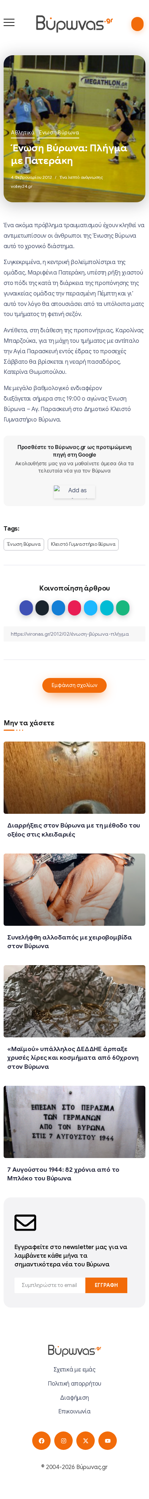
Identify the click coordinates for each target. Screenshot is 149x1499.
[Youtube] (107, 1440)
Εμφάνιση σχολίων (74, 685)
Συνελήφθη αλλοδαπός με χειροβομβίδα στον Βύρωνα (69, 941)
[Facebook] (41, 1440)
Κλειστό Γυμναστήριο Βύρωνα (83, 544)
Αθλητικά (23, 132)
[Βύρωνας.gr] (74, 23)
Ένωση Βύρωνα (58, 132)
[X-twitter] (85, 1440)
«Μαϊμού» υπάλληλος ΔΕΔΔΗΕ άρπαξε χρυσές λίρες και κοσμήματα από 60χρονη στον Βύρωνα (72, 1058)
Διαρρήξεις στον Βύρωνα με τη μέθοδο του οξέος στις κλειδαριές (73, 829)
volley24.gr (22, 186)
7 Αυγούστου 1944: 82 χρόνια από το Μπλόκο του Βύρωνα (63, 1174)
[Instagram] (63, 1440)
